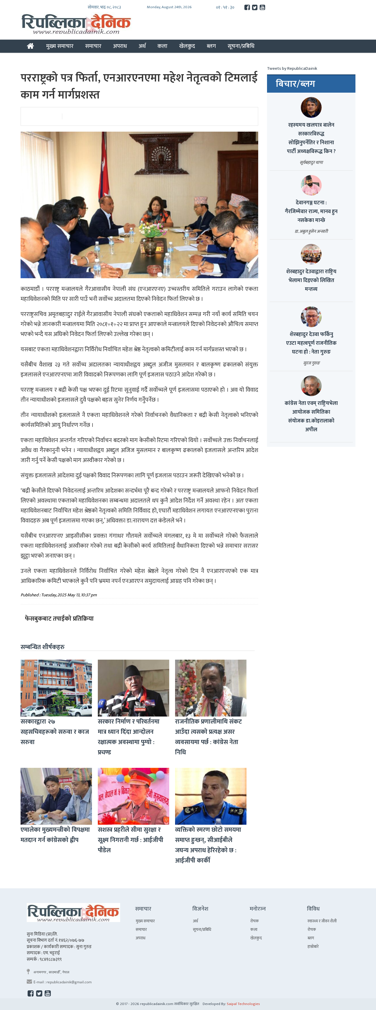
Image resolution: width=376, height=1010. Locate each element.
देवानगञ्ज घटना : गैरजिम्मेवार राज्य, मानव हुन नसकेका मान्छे (311, 211)
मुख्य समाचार (59, 46)
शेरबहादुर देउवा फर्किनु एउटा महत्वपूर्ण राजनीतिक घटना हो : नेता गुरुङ (311, 343)
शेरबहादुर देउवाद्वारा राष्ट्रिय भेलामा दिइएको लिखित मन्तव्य (311, 280)
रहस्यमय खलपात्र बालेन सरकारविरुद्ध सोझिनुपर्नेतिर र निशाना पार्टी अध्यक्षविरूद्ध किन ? (311, 138)
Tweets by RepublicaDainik (292, 68)
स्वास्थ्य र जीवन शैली (322, 921)
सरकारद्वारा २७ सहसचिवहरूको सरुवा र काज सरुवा (55, 732)
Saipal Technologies (243, 1004)
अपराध (120, 46)
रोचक (254, 921)
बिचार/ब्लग (295, 84)
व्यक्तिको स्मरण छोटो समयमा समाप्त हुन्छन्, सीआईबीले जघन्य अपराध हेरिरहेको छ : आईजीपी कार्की (208, 845)
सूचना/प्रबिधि (241, 46)
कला (162, 46)
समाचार (93, 46)
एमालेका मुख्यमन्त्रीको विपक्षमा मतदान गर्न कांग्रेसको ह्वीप (55, 835)
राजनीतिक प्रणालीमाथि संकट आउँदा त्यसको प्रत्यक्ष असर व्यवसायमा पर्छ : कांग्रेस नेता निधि (208, 737)
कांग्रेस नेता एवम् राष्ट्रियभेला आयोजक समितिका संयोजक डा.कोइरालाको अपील (311, 416)
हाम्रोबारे (313, 946)
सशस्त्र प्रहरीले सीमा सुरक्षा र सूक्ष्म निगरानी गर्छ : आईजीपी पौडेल (130, 840)
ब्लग (211, 46)
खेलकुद (187, 46)
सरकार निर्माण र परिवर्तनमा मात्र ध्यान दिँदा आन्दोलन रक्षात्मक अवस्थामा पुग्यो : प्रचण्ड (129, 737)
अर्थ (142, 46)
